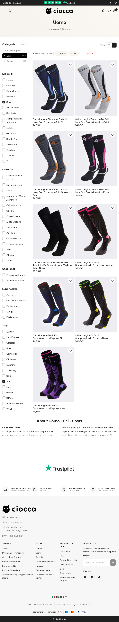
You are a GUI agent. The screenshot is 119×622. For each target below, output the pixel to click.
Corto (9, 295)
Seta (8, 249)
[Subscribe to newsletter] (113, 562)
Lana (9, 190)
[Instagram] (92, 577)
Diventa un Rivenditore (13, 553)
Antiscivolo (12, 107)
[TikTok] (99, 577)
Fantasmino (12, 306)
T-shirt (10, 155)
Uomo (39, 553)
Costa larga (12, 91)
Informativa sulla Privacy (67, 579)
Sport (9, 102)
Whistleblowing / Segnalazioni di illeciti (17, 576)
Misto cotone (13, 221)
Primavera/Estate (15, 275)
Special (10, 210)
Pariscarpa (12, 317)
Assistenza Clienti (66, 545)
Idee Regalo (12, 337)
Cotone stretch (14, 184)
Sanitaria (11, 113)
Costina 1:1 (11, 85)
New (8, 386)
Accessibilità (85, 604)
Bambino (40, 557)
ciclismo (11, 359)
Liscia (9, 79)
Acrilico (10, 232)
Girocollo (11, 133)
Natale (9, 127)
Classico (11, 342)
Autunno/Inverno (15, 280)
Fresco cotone (14, 243)
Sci (8, 381)
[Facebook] (85, 577)
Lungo (9, 311)
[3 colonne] (114, 45)
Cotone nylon (13, 238)
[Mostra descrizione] (59, 444)
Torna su (61, 619)
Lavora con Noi (9, 566)
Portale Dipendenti (11, 570)
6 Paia (9, 392)
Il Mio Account (66, 564)
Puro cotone (13, 216)
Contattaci (65, 551)
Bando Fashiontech (11, 561)
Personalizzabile (15, 403)
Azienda (7, 543)
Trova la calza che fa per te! (45, 576)
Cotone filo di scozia (14, 177)
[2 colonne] (109, 45)
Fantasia (10, 96)
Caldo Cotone (13, 205)
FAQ (62, 555)
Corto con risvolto (16, 300)
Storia (5, 548)
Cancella (23, 44)
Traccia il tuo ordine (69, 560)
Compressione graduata (14, 120)
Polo (8, 161)
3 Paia (9, 397)
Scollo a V (12, 138)
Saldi (8, 375)
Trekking (11, 370)
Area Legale (65, 573)
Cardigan (11, 150)
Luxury (10, 331)
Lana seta (11, 227)
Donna (39, 548)
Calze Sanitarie (43, 570)
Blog (62, 569)
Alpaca (10, 254)
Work (9, 408)
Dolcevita (11, 144)
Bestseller (11, 353)
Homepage (53, 29)
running (11, 364)
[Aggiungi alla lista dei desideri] (70, 64)
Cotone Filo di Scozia (46, 561)
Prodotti (41, 543)
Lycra (9, 260)
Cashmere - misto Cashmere (15, 197)
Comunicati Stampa (11, 557)
